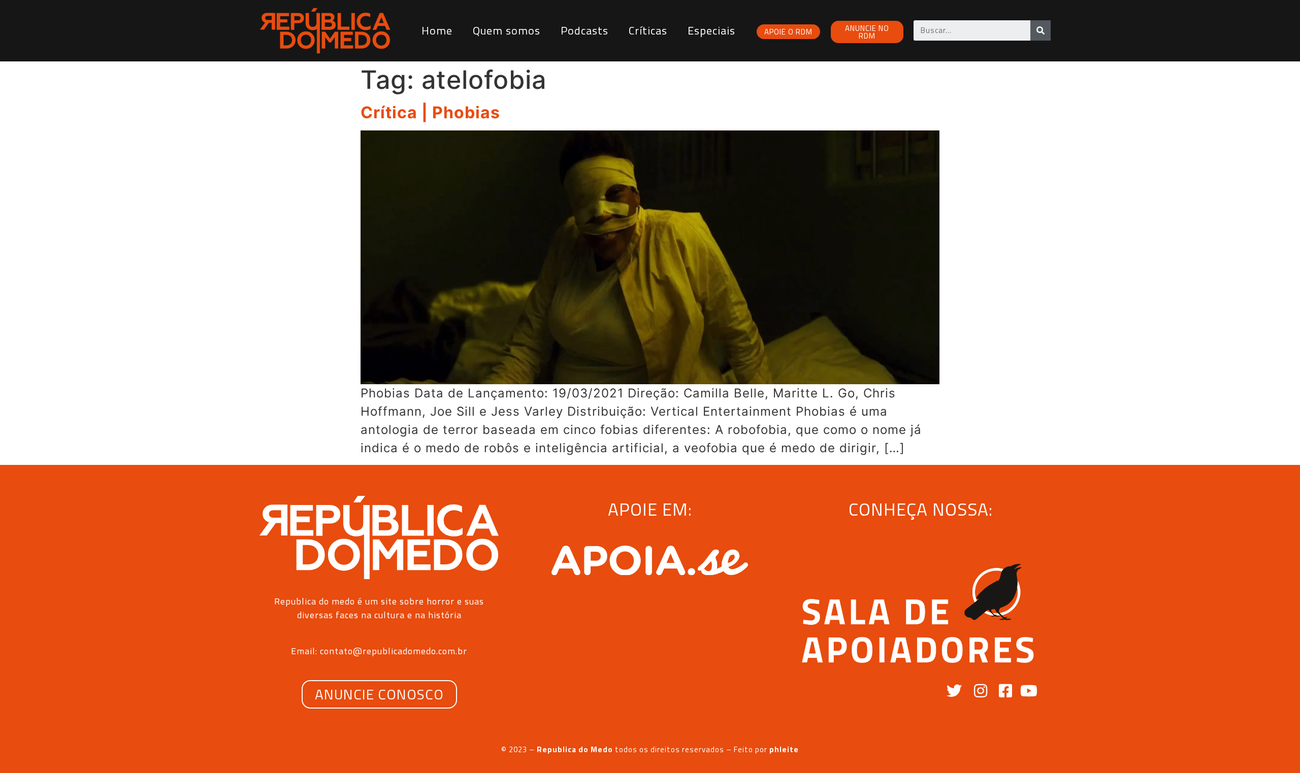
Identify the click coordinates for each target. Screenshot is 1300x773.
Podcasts (584, 30)
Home (436, 30)
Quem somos (506, 30)
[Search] (1040, 30)
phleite (784, 749)
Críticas (648, 30)
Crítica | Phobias (430, 112)
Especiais (711, 30)
